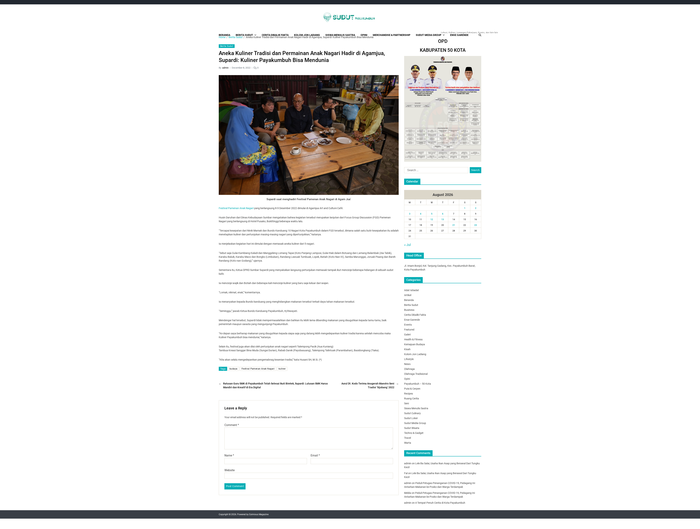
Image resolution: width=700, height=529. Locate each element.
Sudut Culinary (412, 413)
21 (453, 225)
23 (475, 225)
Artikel (407, 295)
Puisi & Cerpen (412, 388)
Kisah (407, 349)
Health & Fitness (413, 339)
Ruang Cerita (411, 398)
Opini (364, 35)
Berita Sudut (244, 35)
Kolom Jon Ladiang (307, 35)
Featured (409, 329)
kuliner (282, 368)
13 (442, 219)
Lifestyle (409, 359)
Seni (406, 403)
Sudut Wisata (411, 428)
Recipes (408, 393)
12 (431, 219)
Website (229, 470)
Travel (407, 437)
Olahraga (409, 368)
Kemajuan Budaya (414, 344)
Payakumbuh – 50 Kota (417, 383)
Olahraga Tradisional (416, 373)
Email (315, 455)
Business (409, 309)
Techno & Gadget (413, 432)
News (407, 364)
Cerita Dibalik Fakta (275, 35)
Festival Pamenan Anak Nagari (236, 208)
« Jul (407, 245)
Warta (407, 442)
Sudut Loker (411, 418)
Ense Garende (459, 35)
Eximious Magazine (259, 514)
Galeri (407, 334)
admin (225, 67)
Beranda (224, 35)
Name (229, 455)
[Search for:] (435, 171)
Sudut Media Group (430, 33)
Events (408, 324)
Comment (231, 425)
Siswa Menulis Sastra (340, 35)
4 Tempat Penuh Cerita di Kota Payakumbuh (440, 502)
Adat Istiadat (411, 290)
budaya (234, 368)
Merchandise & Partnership (391, 35)
